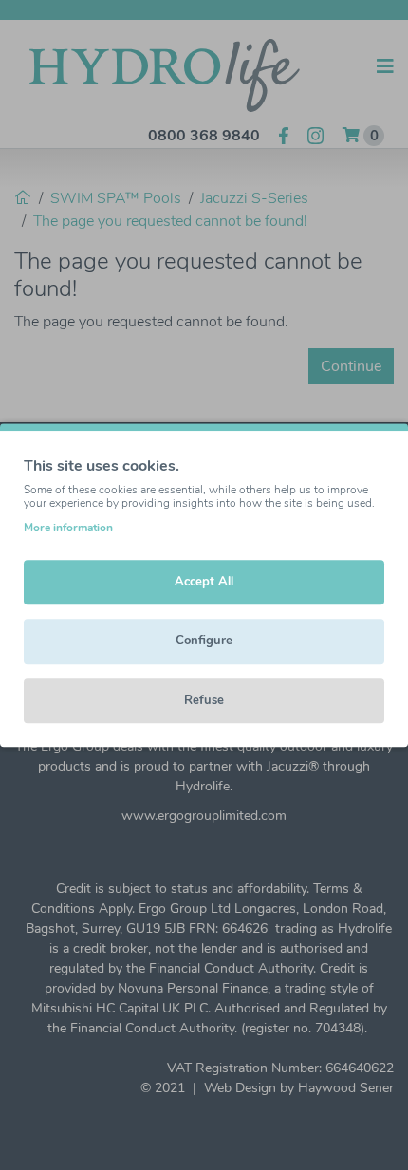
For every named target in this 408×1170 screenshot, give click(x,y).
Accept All (204, 581)
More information (68, 527)
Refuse (204, 700)
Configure (204, 640)
